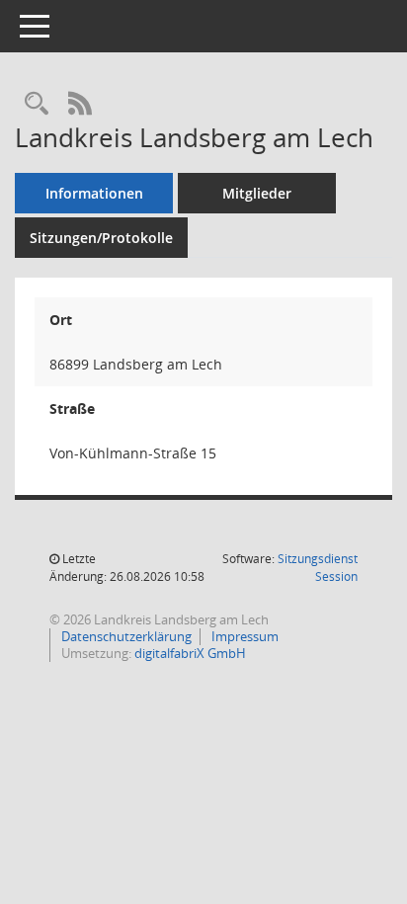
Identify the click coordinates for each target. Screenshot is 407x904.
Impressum (243, 636)
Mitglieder (256, 193)
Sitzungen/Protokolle (101, 237)
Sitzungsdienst (318, 567)
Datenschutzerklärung (125, 636)
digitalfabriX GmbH (190, 653)
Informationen (94, 193)
